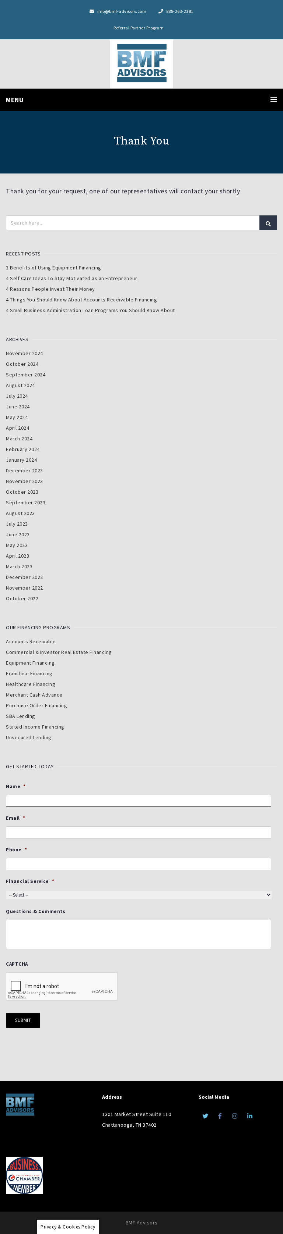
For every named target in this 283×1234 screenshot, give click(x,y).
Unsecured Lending (29, 737)
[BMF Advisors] (141, 62)
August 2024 (20, 385)
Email (15, 818)
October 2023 (22, 492)
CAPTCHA (17, 964)
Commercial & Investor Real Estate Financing (59, 652)
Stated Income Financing (35, 726)
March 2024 (19, 438)
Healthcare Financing (30, 684)
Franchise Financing (29, 673)
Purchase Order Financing (36, 705)
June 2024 (18, 406)
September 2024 (25, 374)
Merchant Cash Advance (34, 694)
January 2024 (21, 460)
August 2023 (20, 513)
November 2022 (24, 587)
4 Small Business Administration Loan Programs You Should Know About (90, 310)
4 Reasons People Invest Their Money (50, 289)
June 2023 (18, 534)
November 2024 (24, 353)
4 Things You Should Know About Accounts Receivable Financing (81, 299)
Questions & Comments (35, 912)
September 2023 (25, 502)
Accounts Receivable (31, 641)
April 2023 (17, 555)
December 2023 (24, 470)
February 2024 (23, 449)
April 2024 (17, 428)
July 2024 (17, 396)
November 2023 (24, 481)
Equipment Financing (30, 662)
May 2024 (17, 417)
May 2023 (17, 545)
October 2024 (22, 364)
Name (16, 787)
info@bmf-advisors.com (121, 11)
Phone (16, 850)
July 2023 (17, 524)
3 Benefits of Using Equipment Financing (53, 267)
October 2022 (22, 598)
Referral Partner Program (138, 28)
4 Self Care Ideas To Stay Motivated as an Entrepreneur (71, 278)
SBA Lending (20, 716)
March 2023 (19, 566)
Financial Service (30, 881)
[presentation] (62, 986)
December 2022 (24, 577)
